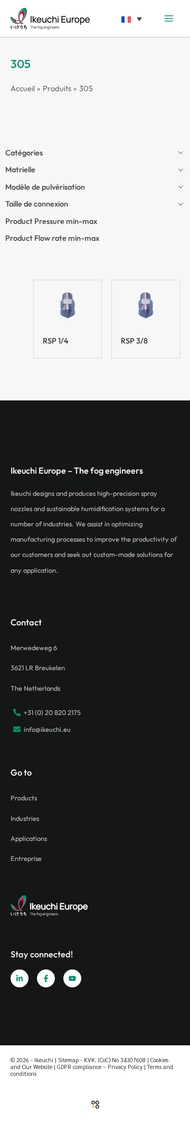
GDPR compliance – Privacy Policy (99, 1067)
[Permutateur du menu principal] (168, 18)
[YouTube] (72, 978)
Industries (25, 818)
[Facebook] (46, 978)
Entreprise (26, 858)
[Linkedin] (19, 978)
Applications (29, 838)
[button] (131, 18)
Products (24, 797)
